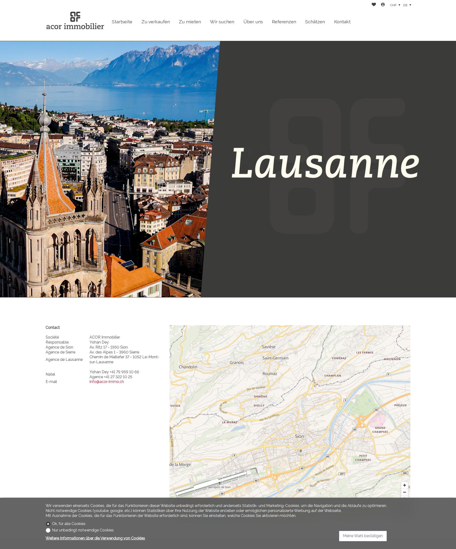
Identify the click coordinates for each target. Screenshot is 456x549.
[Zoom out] (404, 492)
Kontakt (342, 21)
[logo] (75, 20)
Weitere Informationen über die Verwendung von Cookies (95, 538)
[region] (290, 420)
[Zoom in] (404, 485)
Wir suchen (222, 21)
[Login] (383, 5)
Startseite (122, 21)
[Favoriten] (374, 5)
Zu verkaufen (156, 21)
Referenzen (284, 21)
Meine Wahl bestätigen (363, 536)
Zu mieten (190, 21)
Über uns (253, 21)
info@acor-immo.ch (107, 381)
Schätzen (315, 21)
